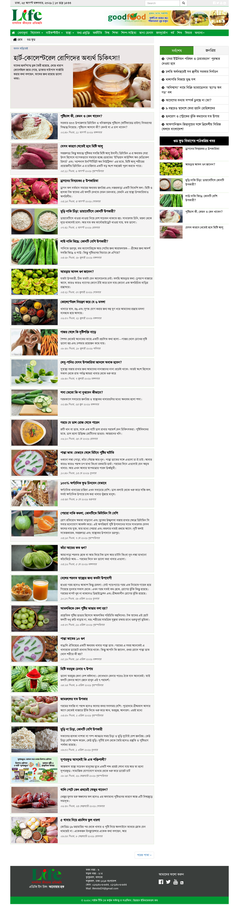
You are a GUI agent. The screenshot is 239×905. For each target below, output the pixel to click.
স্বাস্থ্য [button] (69, 33)
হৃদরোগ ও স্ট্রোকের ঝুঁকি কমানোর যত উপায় (192, 116)
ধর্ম (172, 33)
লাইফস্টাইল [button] (53, 33)
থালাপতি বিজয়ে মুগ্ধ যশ (180, 79)
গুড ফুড (31, 40)
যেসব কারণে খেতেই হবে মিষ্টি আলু (204, 227)
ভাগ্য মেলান (146, 33)
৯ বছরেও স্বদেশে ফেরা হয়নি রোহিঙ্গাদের (190, 108)
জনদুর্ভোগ (162, 33)
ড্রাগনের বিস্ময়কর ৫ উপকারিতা (202, 149)
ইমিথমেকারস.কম (149, 900)
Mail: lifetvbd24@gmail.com (102, 888)
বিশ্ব (107, 33)
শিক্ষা (115, 33)
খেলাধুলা (23, 33)
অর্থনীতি (97, 33)
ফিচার (188, 33)
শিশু (179, 33)
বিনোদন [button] (36, 33)
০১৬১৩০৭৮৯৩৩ (100, 884)
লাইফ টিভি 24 (99, 900)
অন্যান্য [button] (199, 33)
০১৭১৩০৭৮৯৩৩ (118, 884)
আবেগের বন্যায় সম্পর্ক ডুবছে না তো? (188, 100)
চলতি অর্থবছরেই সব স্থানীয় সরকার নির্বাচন (191, 71)
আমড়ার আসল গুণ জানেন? (200, 164)
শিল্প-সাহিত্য (128, 33)
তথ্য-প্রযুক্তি (83, 33)
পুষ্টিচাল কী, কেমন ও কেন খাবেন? (204, 212)
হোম (19, 40)
